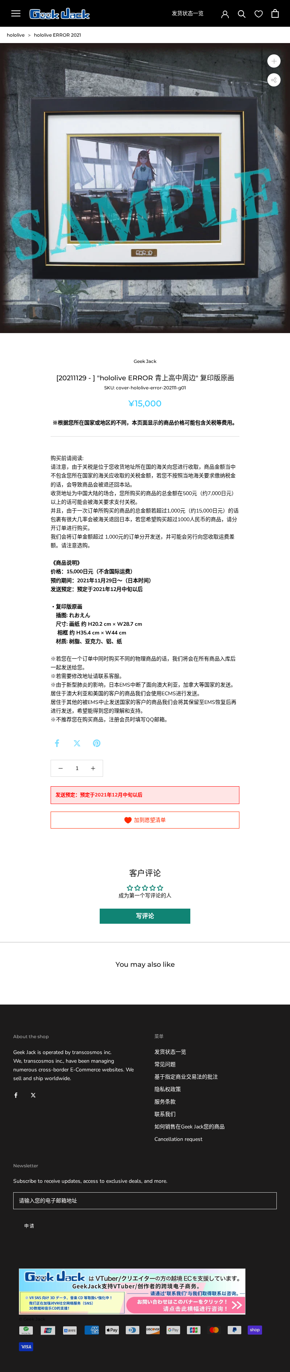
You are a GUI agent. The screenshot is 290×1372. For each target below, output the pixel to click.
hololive (16, 35)
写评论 (145, 916)
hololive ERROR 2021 (57, 35)
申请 (29, 1226)
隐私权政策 (167, 1089)
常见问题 (165, 1064)
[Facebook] (57, 743)
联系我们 (165, 1114)
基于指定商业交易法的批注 (186, 1076)
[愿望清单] (258, 13)
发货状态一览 (188, 13)
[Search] (242, 13)
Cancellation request (178, 1139)
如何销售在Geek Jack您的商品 (189, 1126)
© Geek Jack (32, 1319)
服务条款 (165, 1101)
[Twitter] (77, 743)
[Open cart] (275, 13)
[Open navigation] (15, 13)
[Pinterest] (96, 743)
